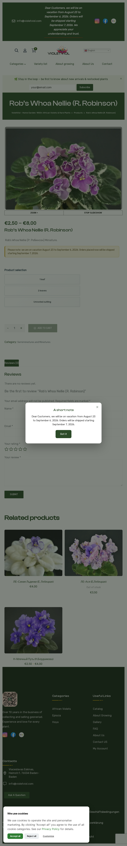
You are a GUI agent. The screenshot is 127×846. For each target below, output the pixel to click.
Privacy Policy (51, 829)
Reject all (31, 836)
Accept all (15, 836)
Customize (48, 836)
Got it (63, 434)
